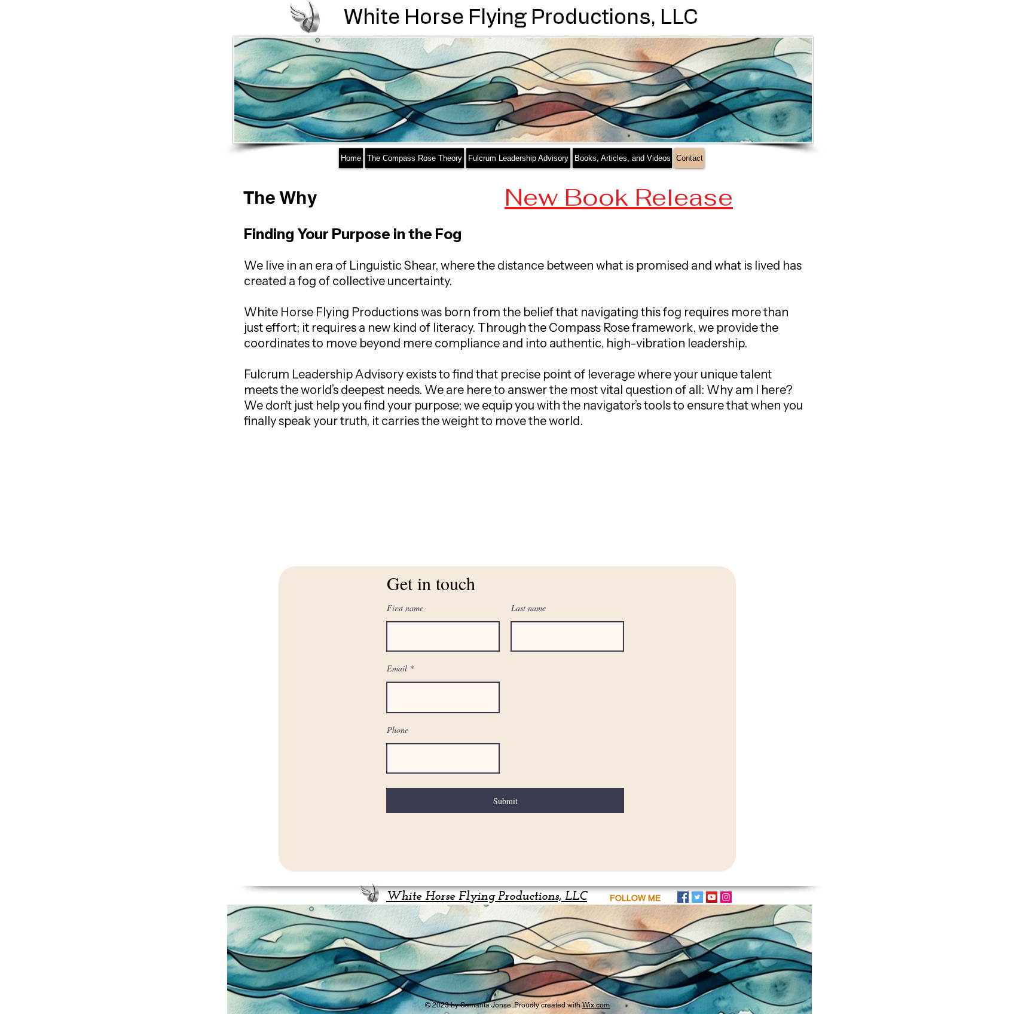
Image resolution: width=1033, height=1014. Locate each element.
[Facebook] (683, 897)
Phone (397, 730)
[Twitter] (697, 897)
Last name (528, 608)
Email (397, 668)
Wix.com (596, 1005)
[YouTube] (711, 897)
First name (405, 608)
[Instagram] (726, 897)
